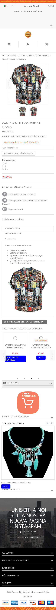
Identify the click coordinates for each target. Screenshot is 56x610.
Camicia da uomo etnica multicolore (41, 346)
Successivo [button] (47, 84)
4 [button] (38, 378)
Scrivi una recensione (13, 219)
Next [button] (52, 355)
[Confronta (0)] (51, 26)
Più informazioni (13, 233)
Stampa (9, 187)
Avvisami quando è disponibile (18, 153)
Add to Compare (24, 187)
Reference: (6, 131)
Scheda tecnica (12, 228)
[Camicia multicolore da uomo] (22, 111)
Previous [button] (3, 355)
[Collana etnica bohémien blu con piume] (28, 452)
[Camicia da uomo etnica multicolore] (41, 338)
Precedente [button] (8, 84)
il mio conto (8, 568)
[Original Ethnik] (28, 35)
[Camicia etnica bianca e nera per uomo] (15, 338)
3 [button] (31, 378)
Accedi (50, 6)
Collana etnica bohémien (16, 482)
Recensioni (10, 238)
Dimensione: (8, 160)
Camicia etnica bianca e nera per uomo (15, 346)
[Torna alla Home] (3, 55)
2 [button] (24, 378)
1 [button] (17, 378)
